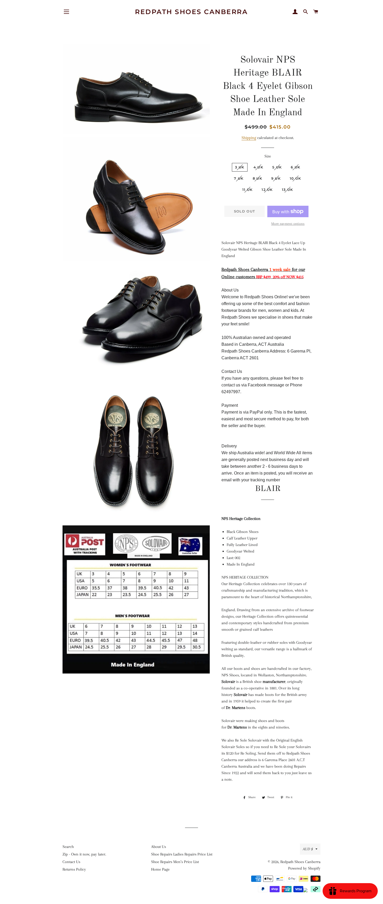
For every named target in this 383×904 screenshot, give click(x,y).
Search (68, 846)
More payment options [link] (288, 224)
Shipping (249, 137)
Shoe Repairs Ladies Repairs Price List (181, 854)
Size (267, 156)
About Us (158, 846)
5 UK (277, 167)
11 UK (247, 189)
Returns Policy (74, 869)
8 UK (257, 178)
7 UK (238, 178)
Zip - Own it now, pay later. (84, 854)
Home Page (160, 869)
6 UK (295, 167)
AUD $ (308, 849)
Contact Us (71, 861)
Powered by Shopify (304, 868)
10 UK (295, 178)
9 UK (276, 178)
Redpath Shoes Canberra (191, 12)
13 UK (287, 189)
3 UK (239, 167)
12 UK (267, 189)
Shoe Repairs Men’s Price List (175, 861)
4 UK (258, 167)
